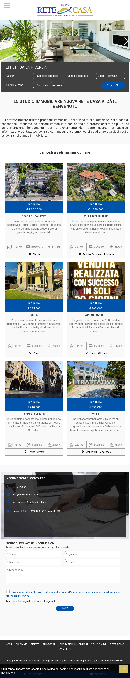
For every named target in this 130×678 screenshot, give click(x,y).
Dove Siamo (117, 644)
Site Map (89, 660)
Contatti (65, 649)
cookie (64, 669)
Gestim (120, 660)
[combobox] (50, 76)
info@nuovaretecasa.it (25, 494)
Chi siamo (21, 644)
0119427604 (19, 486)
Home (9, 644)
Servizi (35, 644)
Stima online (99, 644)
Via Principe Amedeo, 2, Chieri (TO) (32, 502)
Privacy (99, 660)
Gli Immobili (49, 644)
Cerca (111, 85)
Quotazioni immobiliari (74, 644)
